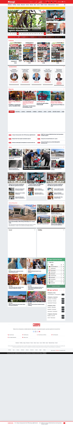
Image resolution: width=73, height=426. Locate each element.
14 (32, 33)
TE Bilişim (57, 350)
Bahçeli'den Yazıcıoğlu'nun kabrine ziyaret (21, 138)
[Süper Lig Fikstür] (63, 290)
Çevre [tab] (49, 111)
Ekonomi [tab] (29, 111)
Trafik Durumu (26, 334)
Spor (35, 4)
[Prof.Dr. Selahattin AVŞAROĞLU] (59, 76)
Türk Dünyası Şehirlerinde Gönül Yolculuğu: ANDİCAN (59, 70)
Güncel (31, 4)
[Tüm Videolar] (63, 147)
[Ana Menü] (64, 5)
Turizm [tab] (34, 111)
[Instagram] (37, 331)
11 (26, 33)
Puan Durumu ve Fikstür (42, 334)
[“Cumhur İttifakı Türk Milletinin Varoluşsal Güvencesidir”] (55, 15)
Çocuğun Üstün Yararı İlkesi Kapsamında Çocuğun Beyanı (25, 70)
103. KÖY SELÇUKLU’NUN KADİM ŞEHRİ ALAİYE (48, 70)
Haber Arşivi (26, 337)
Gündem (10, 4)
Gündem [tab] (12, 111)
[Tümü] (63, 40)
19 (41, 33)
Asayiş (18, 4)
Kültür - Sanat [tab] (56, 111)
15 (34, 33)
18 (39, 33)
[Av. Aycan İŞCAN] (25, 76)
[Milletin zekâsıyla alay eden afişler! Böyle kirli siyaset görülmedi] (17, 296)
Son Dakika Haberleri (12, 337)
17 (37, 33)
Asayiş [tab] (23, 111)
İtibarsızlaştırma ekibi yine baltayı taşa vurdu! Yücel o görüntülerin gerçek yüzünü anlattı (35, 288)
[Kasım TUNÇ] (36, 76)
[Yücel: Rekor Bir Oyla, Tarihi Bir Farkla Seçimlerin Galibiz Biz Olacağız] (17, 279)
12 (28, 33)
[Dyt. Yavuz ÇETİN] (14, 76)
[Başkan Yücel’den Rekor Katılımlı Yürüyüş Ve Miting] (36, 296)
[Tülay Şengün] (48, 76)
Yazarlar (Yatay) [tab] (13, 66)
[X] (35, 331)
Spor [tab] (45, 111)
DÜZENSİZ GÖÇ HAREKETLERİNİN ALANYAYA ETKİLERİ (36, 70)
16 (35, 33)
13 (30, 33)
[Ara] (64, 2)
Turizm (27, 4)
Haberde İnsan (51, 4)
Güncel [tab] (40, 111)
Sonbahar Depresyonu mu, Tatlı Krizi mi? (14, 70)
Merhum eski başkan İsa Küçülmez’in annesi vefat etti (23, 142)
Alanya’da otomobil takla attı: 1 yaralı (49, 138)
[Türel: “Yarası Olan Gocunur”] (55, 28)
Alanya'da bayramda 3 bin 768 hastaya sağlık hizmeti (23, 134)
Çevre (38, 4)
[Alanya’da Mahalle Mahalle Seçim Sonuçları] (36, 263)
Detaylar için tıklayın (56, 286)
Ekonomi (23, 4)
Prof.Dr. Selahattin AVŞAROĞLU (59, 83)
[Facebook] (34, 331)
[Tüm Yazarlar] (63, 66)
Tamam (44, 353)
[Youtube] (39, 331)
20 (43, 33)
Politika (14, 4)
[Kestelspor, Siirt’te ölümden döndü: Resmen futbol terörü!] (17, 263)
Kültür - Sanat (44, 4)
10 (25, 33)
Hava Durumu (11, 334)
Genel (57, 4)
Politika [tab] (18, 111)
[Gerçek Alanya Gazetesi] (11, 1)
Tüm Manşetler (55, 334)
